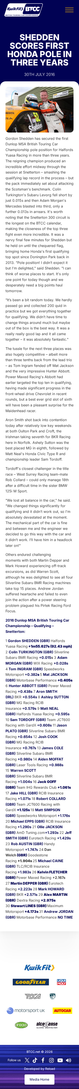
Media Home (39, 1079)
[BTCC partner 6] (26, 1010)
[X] (27, 1060)
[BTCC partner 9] (46, 1025)
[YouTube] (60, 1060)
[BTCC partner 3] (61, 982)
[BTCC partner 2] (31, 982)
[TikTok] (35, 1060)
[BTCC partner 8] (21, 1025)
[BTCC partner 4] (32, 996)
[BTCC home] (23, 10)
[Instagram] (51, 1060)
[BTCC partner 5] (53, 996)
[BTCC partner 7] (62, 1010)
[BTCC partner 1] (39, 967)
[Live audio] (68, 1060)
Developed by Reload (39, 1068)
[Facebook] (43, 1060)
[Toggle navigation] (69, 10)
